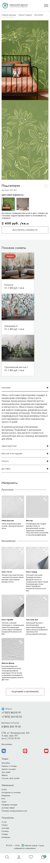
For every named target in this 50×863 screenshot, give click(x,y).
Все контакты (7, 744)
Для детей (6, 772)
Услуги (4, 789)
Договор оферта (8, 807)
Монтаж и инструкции (12, 453)
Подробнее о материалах (25, 691)
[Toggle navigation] (46, 5)
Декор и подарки (9, 769)
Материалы (6, 795)
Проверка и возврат (9, 804)
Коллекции (6, 837)
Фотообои (6, 763)
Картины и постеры (9, 766)
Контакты (5, 831)
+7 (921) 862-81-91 (11, 712)
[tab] (25, 388)
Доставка (6, 468)
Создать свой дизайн (11, 778)
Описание (6, 387)
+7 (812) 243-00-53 (12, 716)
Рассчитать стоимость (25, 230)
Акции (4, 801)
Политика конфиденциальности (14, 810)
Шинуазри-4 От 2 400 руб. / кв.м (14, 327)
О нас (4, 822)
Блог (3, 798)
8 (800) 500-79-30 (11, 726)
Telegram (8, 708)
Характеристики (9, 446)
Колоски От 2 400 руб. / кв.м (14, 286)
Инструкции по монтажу (11, 792)
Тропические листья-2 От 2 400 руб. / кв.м (16, 369)
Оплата (5, 461)
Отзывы (5, 834)
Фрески (5, 775)
